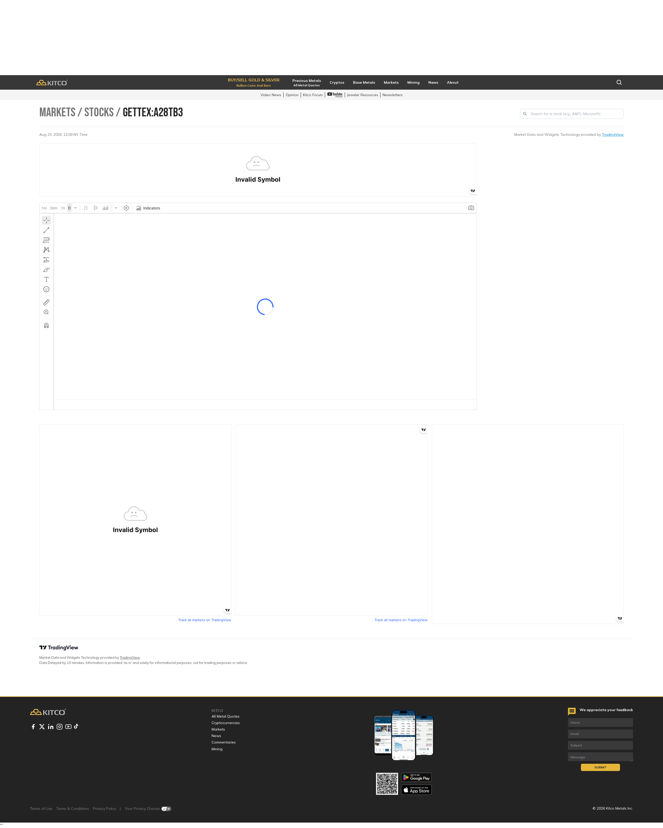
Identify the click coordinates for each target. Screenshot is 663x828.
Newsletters (393, 95)
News (216, 735)
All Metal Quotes (226, 716)
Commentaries (224, 742)
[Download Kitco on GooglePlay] (416, 777)
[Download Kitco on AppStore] (416, 790)
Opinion (292, 95)
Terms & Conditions (72, 808)
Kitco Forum (313, 95)
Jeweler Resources (362, 95)
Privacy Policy (104, 808)
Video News (271, 95)
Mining (217, 749)
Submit (600, 767)
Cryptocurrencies (226, 722)
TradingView (613, 134)
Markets (218, 729)
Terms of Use (41, 808)
